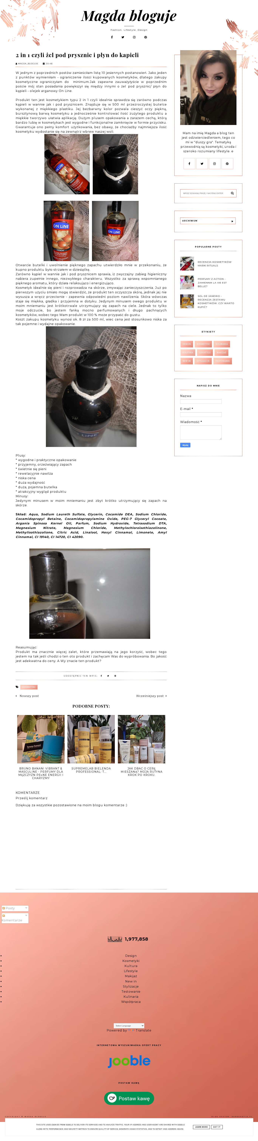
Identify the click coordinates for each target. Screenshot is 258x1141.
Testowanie (131, 991)
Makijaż (131, 976)
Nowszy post (29, 696)
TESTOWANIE (223, 361)
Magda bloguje (129, 15)
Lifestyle (131, 971)
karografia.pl (242, 1116)
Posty (10, 908)
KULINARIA (222, 344)
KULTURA (188, 352)
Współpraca (131, 1002)
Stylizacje (131, 986)
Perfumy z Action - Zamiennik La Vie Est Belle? (212, 282)
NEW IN (187, 361)
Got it (217, 1127)
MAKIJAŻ (221, 352)
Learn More (201, 1127)
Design (131, 956)
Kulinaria (131, 996)
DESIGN (187, 344)
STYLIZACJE (203, 361)
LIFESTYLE (205, 352)
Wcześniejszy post (150, 696)
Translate (143, 1030)
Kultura (130, 966)
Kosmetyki (131, 961)
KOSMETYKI (29, 687)
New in (131, 981)
